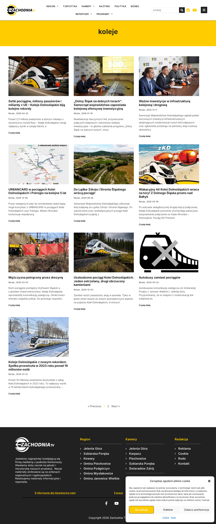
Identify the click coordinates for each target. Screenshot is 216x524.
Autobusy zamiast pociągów (159, 277)
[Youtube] (194, 10)
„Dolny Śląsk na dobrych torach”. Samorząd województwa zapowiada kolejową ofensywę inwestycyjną (100, 104)
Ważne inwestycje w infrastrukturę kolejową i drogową (164, 103)
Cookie (166, 517)
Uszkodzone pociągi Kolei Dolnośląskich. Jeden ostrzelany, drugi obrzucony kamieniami (104, 281)
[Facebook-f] (106, 503)
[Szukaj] (182, 10)
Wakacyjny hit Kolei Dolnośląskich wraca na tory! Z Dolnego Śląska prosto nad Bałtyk (169, 193)
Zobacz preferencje (196, 509)
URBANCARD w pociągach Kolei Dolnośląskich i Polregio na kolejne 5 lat (37, 191)
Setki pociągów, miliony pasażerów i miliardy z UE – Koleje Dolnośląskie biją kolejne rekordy (36, 104)
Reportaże (82, 14)
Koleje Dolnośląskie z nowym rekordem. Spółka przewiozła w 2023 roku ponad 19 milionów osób (38, 365)
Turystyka (70, 6)
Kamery (86, 6)
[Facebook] (188, 10)
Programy (103, 14)
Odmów (168, 509)
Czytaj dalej (14, 133)
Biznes (135, 6)
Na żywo (104, 6)
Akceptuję (141, 509)
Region (50, 6)
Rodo (173, 517)
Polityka (120, 6)
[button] (209, 481)
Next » (116, 406)
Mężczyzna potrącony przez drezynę (35, 277)
